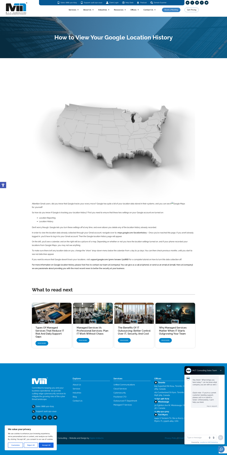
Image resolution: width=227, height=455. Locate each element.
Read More (42, 343)
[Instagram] (202, 3)
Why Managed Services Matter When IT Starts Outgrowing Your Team (173, 330)
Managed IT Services (123, 405)
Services (72, 10)
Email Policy (184, 438)
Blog (75, 397)
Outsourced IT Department (125, 401)
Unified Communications (124, 385)
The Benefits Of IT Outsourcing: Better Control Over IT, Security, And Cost (134, 330)
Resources (118, 10)
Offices (133, 10)
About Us (87, 10)
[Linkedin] (197, 3)
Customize (15, 445)
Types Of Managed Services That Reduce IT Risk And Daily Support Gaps (49, 332)
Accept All (46, 445)
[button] (3, 185)
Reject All (31, 445)
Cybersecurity (120, 393)
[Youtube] (206, 3)
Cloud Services (120, 389)
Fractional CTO (120, 397)
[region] (31, 437)
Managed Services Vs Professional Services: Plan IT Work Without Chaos (92, 330)
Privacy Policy (171, 438)
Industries (102, 10)
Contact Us (148, 10)
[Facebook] (188, 3)
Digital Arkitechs (97, 438)
